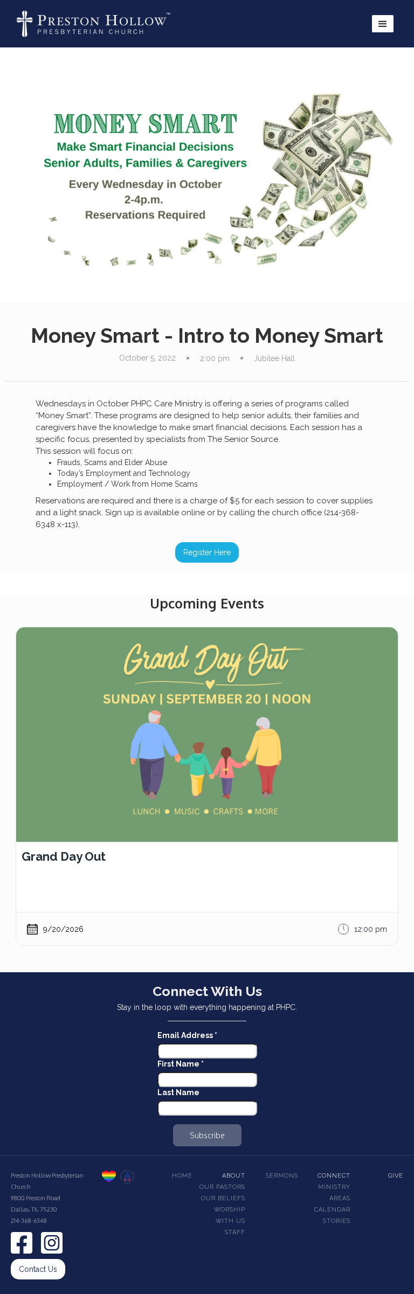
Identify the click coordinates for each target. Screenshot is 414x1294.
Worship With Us (229, 1215)
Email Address (187, 1035)
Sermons (282, 1175)
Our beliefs (223, 1198)
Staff (235, 1232)
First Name (180, 1064)
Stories (336, 1220)
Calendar (332, 1209)
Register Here (207, 552)
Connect (334, 1175)
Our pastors (222, 1187)
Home (182, 1175)
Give (395, 1175)
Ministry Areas (334, 1193)
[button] (383, 23)
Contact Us (38, 1269)
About (233, 1175)
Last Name (178, 1092)
